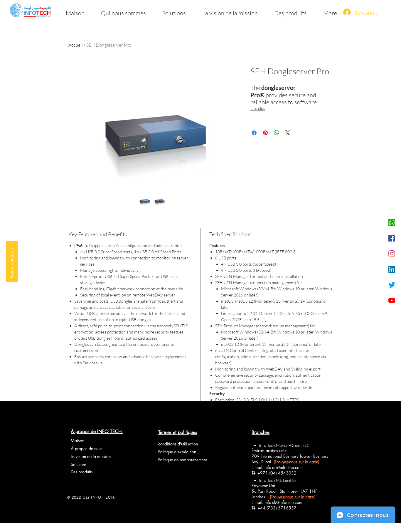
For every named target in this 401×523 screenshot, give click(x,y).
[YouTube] (391, 300)
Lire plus (257, 108)
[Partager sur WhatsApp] (276, 132)
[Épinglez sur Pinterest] (265, 132)
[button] (12, 261)
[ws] (391, 222)
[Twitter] (391, 284)
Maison (77, 440)
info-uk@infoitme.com (283, 502)
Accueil (75, 45)
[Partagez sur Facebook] (254, 132)
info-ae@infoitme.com (283, 467)
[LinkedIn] (391, 269)
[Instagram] (391, 253)
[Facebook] (391, 238)
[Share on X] (287, 132)
